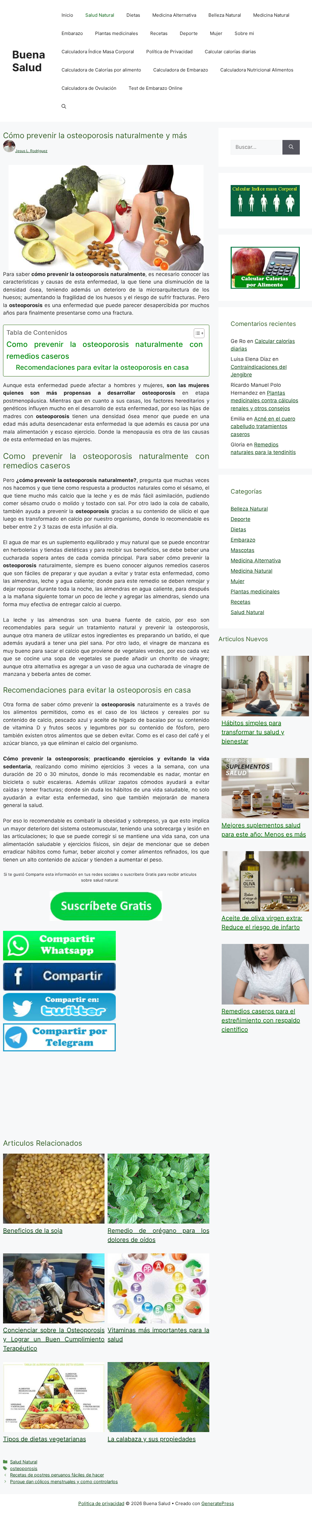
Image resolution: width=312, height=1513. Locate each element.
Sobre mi (244, 33)
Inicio (67, 15)
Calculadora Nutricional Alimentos (256, 70)
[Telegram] (59, 1050)
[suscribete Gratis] (106, 919)
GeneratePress (217, 1503)
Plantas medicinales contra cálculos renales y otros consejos (264, 400)
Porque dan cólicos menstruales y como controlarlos (64, 1481)
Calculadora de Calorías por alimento (101, 70)
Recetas (159, 33)
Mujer (216, 33)
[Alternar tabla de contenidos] (196, 333)
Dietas (133, 15)
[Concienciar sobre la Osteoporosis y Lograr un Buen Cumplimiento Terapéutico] (54, 1322)
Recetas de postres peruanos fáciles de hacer (57, 1474)
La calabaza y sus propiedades (152, 1439)
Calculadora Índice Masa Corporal (98, 51)
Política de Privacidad (169, 51)
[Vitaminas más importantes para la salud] (158, 1322)
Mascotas (242, 550)
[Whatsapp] (59, 959)
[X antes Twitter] (59, 1019)
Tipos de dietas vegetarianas (44, 1439)
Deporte (189, 33)
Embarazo (72, 33)
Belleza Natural (224, 15)
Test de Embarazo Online (156, 88)
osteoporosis (23, 1468)
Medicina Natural (271, 15)
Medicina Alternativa (174, 15)
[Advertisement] (106, 1096)
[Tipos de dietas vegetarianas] (54, 1430)
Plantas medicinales (116, 33)
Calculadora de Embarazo (180, 70)
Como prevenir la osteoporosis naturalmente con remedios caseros (104, 350)
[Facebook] (59, 989)
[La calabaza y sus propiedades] (158, 1430)
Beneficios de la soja (32, 1230)
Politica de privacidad (101, 1503)
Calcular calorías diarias (230, 51)
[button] (63, 106)
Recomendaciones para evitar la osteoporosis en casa (102, 367)
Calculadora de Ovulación (89, 88)
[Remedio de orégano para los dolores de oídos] (158, 1222)
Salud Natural (99, 15)
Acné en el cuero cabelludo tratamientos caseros (263, 426)
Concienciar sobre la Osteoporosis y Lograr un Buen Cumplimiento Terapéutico (54, 1339)
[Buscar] (291, 147)
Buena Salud (28, 61)
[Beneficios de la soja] (54, 1222)
